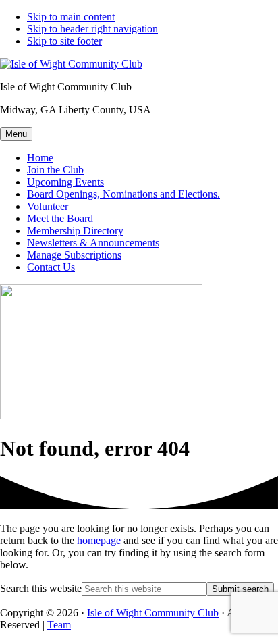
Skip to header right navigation (92, 28)
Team (59, 625)
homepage (99, 540)
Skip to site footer (64, 41)
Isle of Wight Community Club (153, 612)
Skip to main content (71, 16)
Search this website (41, 588)
